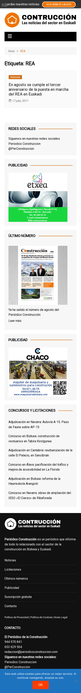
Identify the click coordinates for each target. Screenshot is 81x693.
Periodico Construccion (24, 144)
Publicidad (12, 588)
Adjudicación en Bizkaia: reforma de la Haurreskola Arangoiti (34, 481)
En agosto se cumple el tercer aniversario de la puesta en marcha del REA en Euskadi (38, 89)
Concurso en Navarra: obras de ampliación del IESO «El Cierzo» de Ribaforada (39, 495)
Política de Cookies (41, 617)
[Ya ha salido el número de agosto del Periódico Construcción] (37, 276)
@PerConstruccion (21, 149)
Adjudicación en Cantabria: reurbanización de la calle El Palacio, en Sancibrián (40, 452)
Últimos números (16, 578)
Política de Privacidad (17, 617)
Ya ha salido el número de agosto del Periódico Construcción (33, 312)
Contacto (11, 606)
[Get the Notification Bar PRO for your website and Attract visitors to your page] (4, 4)
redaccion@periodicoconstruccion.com (31, 652)
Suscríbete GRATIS (58, 4)
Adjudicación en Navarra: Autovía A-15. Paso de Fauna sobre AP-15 (38, 424)
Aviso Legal (60, 617)
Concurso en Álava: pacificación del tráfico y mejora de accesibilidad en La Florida (38, 467)
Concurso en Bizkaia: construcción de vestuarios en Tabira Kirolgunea (34, 438)
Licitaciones (13, 569)
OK (40, 685)
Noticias (15, 77)
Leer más (14, 321)
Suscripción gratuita (18, 597)
